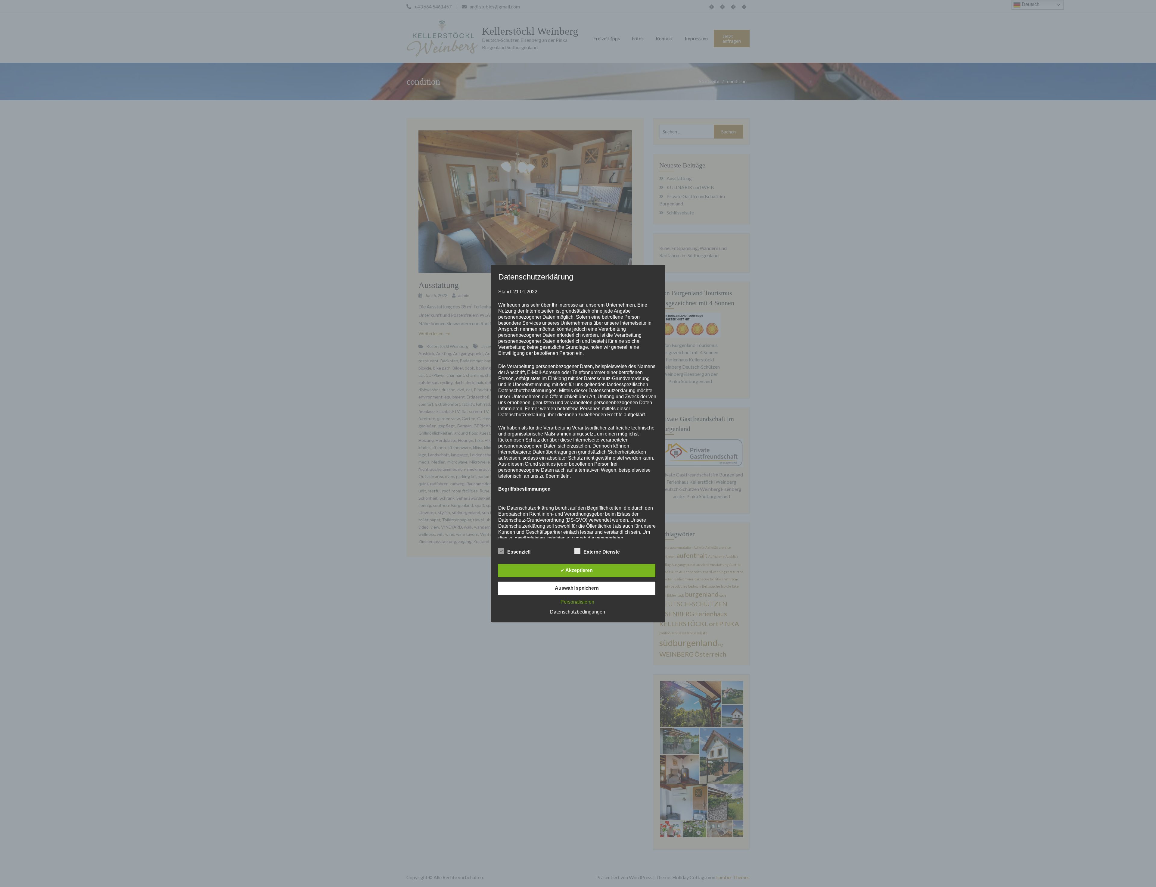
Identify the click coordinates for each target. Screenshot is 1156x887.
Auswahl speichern (577, 588)
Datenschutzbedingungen (577, 611)
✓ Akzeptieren (577, 570)
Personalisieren (577, 601)
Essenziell (518, 551)
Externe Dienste (601, 551)
